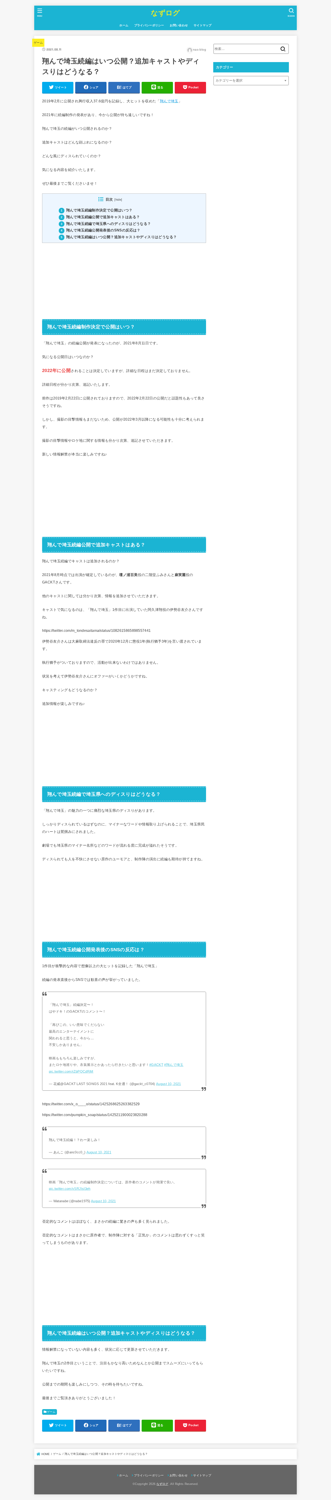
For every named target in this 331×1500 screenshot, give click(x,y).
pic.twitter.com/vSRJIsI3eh (70, 1189)
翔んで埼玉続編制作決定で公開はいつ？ (97, 210)
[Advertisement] (124, 277)
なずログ (165, 13)
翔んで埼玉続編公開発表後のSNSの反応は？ (101, 230)
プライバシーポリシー (149, 25)
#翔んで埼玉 (173, 1065)
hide (118, 199)
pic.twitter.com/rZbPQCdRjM (71, 1071)
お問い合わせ (179, 25)
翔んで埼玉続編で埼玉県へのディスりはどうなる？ (106, 224)
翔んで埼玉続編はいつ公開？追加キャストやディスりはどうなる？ (119, 237)
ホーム (123, 25)
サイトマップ (203, 25)
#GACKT (156, 1065)
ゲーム (38, 42)
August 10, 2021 (168, 1084)
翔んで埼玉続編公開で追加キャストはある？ (100, 217)
